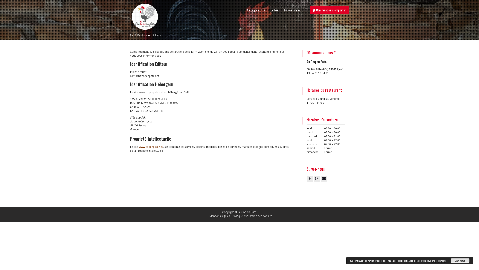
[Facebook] (310, 179)
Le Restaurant (293, 10)
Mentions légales (219, 216)
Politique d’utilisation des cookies (252, 216)
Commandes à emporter (330, 10)
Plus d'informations (436, 260)
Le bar (274, 10)
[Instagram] (317, 179)
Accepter (460, 260)
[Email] (324, 179)
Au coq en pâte (256, 10)
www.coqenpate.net (151, 146)
